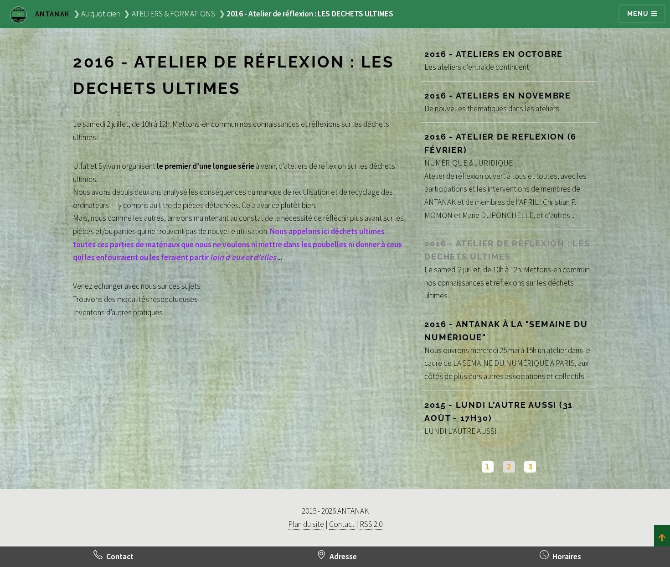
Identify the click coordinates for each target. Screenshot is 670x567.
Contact (342, 524)
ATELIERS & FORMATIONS (173, 14)
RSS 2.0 (371, 524)
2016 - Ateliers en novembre (497, 95)
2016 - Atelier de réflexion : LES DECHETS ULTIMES (507, 250)
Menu (639, 13)
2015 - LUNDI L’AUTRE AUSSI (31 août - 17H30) (498, 411)
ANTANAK (51, 14)
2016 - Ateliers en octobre (493, 54)
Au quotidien (100, 14)
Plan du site (306, 524)
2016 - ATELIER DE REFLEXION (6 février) (500, 143)
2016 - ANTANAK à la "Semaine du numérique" (506, 330)
